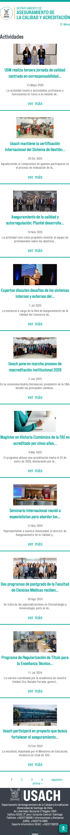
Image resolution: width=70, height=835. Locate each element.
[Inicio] (35, 13)
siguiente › (57, 779)
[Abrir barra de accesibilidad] (63, 828)
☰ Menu (65, 24)
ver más (35, 104)
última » (37, 783)
